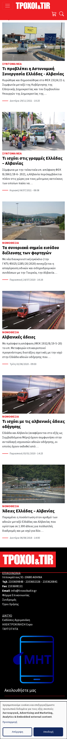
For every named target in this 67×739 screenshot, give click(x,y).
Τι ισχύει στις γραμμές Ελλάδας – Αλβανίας (32, 161)
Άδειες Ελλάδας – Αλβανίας (28, 511)
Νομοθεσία (10, 243)
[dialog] (33, 720)
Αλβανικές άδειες (18, 337)
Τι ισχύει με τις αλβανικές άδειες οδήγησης (33, 424)
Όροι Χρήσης (10, 604)
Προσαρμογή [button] (10, 722)
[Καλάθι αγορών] (54, 14)
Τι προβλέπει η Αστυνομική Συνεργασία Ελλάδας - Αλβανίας (33, 71)
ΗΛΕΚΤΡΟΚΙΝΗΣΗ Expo (17, 624)
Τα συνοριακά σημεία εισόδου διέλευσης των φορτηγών (30, 250)
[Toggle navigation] (7, 6)
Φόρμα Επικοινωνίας (15, 595)
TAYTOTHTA (10, 629)
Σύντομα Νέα (12, 64)
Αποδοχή (48, 732)
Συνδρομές (9, 600)
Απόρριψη (17, 732)
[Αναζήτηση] (61, 14)
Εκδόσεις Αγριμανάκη (16, 620)
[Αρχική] (34, 5)
